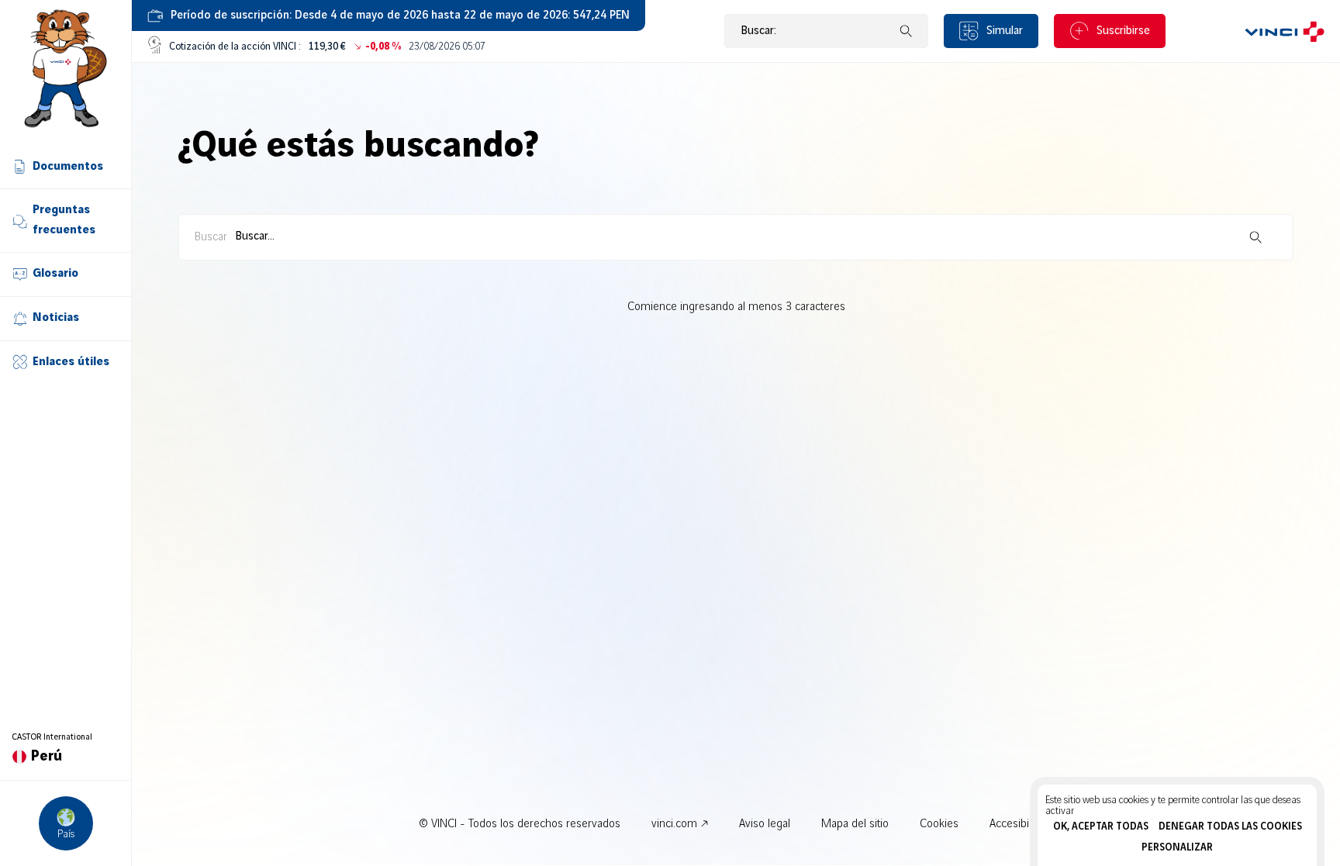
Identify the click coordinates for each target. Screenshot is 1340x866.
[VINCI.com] (1284, 31)
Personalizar (1177, 847)
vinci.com (674, 824)
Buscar (211, 237)
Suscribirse (1123, 31)
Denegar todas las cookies (1230, 826)
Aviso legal (764, 824)
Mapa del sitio (855, 824)
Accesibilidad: (1021, 824)
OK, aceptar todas (1100, 826)
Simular (1004, 31)
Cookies (939, 824)
